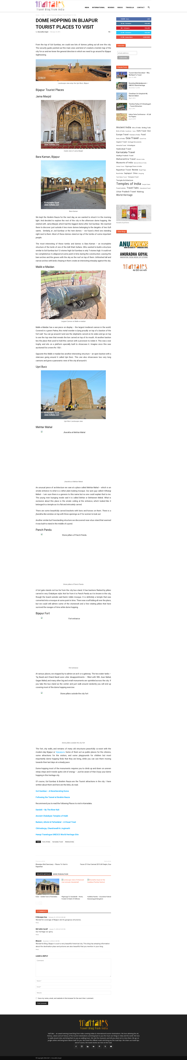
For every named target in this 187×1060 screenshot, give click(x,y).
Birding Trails (146, 128)
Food (143, 134)
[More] (68, 37)
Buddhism (128, 131)
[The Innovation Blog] (133, 255)
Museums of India (124, 162)
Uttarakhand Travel (145, 188)
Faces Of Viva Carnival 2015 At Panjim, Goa (95, 864)
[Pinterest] (48, 37)
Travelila (130, 7)
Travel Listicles (121, 188)
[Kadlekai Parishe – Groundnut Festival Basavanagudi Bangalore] (99, 887)
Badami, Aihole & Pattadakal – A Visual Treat (56, 822)
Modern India (140, 159)
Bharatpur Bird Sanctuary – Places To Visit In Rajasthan (52, 865)
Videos (120, 7)
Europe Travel (122, 134)
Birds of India (120, 131)
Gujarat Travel (121, 142)
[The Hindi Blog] (133, 267)
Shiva (135, 173)
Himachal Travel (121, 145)
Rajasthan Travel (123, 170)
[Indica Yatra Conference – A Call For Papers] (121, 117)
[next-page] (40, 903)
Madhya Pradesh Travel (124, 155)
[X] (43, 37)
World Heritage (124, 195)
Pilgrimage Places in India (133, 166)
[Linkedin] (58, 37)
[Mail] (93, 1046)
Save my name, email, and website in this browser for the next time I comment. (66, 998)
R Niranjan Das (41, 917)
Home (37, 15)
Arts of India (136, 128)
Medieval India (69, 842)
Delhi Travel (141, 131)
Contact (141, 7)
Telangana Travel (133, 177)
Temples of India (128, 184)
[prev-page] (37, 903)
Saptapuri (128, 173)
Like (148, 19)
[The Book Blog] (133, 242)
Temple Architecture (124, 180)
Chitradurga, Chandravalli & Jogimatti (53, 828)
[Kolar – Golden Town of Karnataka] (47, 887)
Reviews (111, 7)
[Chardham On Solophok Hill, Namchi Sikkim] (121, 96)
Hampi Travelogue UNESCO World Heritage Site (57, 834)
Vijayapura (60, 752)
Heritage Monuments (134, 142)
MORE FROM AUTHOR (60, 874)
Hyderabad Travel (123, 149)
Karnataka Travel (57, 842)
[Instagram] (82, 1046)
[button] (148, 8)
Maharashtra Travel (126, 159)
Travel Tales (133, 188)
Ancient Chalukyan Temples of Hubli (52, 816)
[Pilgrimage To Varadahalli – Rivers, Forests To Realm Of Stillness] (73, 887)
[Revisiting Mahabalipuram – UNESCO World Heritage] (121, 86)
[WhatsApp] (53, 37)
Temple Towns (146, 184)
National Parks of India (140, 163)
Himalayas (131, 145)
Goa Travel (132, 138)
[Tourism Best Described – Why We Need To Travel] (121, 75)
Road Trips (142, 170)
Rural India (119, 173)
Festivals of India (135, 135)
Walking (140, 191)
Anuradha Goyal (43, 32)
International (98, 7)
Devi (149, 131)
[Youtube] (111, 1046)
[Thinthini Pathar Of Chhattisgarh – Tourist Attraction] (121, 106)
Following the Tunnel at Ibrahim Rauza (53, 797)
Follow (147, 23)
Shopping (141, 173)
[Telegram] (63, 37)
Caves (134, 131)
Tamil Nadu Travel (121, 177)
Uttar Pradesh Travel (126, 191)
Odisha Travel (120, 166)
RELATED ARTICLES (44, 874)
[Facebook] (38, 37)
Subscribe (146, 37)
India (87, 7)
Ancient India (123, 127)
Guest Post (143, 138)
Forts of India (46, 842)
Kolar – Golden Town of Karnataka (46, 896)
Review (135, 170)
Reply (37, 922)
